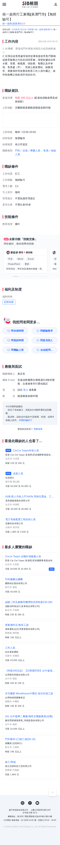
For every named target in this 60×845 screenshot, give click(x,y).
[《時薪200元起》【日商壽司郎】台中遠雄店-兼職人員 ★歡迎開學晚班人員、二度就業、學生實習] (30, 677)
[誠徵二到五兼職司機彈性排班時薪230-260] (30, 608)
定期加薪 (9, 302)
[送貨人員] (30, 480)
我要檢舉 (38, 429)
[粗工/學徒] (30, 768)
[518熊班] (30, 5)
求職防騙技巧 (25, 420)
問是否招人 (46, 340)
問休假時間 (17, 330)
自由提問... (46, 350)
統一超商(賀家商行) (43, 29)
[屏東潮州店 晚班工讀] (30, 631)
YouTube (37, 803)
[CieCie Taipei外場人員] (30, 457)
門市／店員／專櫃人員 (27, 150)
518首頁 (15, 29)
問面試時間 (17, 340)
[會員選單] (56, 4)
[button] (15, 276)
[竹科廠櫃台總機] (30, 585)
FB (30, 803)
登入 (25, 390)
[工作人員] (30, 654)
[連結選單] (4, 4)
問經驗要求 (46, 330)
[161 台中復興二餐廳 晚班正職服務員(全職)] (30, 722)
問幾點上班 (17, 350)
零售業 (31, 29)
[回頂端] (52, 792)
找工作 (23, 29)
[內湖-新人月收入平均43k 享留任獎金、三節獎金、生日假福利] (30, 503)
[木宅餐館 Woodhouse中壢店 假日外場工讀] (30, 700)
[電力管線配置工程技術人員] (30, 525)
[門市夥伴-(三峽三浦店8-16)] (30, 745)
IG (22, 803)
